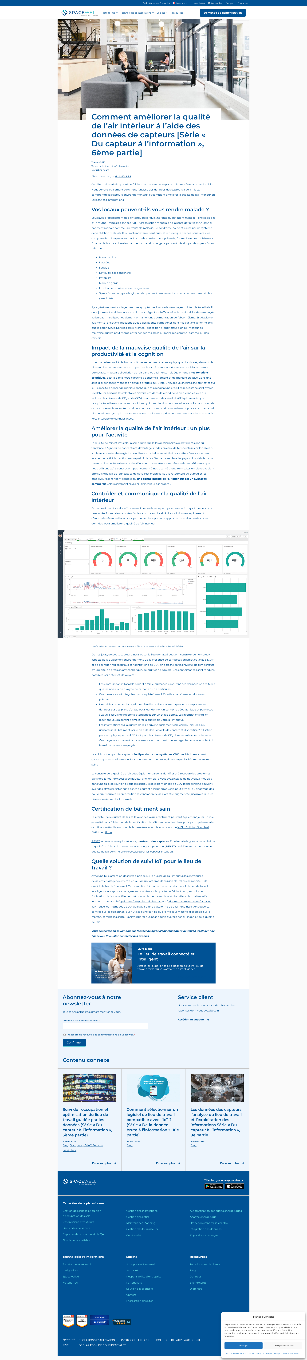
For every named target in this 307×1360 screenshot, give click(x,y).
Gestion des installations (141, 1210)
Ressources (176, 12)
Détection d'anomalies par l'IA (209, 1223)
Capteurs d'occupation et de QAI (84, 1234)
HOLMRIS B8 (123, 176)
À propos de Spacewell (140, 1264)
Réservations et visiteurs (78, 1222)
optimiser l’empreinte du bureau (140, 901)
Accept (243, 1345)
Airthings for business (143, 916)
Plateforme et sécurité (77, 1264)
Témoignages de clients (205, 1264)
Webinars (196, 1288)
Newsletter (199, 3)
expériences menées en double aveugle (126, 382)
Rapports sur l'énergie (204, 1235)
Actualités (132, 1270)
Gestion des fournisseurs (142, 1229)
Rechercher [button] (216, 3)
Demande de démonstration (223, 12)
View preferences (283, 1345)
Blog (66, 1145)
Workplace (69, 1150)
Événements (198, 1282)
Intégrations (70, 1270)
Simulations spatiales (76, 1240)
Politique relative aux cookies (240, 1353)
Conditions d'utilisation (97, 1340)
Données (195, 1276)
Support (230, 3)
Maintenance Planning (140, 1223)
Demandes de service (77, 1228)
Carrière (131, 1294)
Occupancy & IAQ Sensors (86, 1145)
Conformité (133, 1235)
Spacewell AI (71, 1276)
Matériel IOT (70, 1282)
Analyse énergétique (203, 1216)
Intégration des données (205, 1229)
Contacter (243, 3)
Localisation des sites (139, 1300)
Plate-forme (108, 12)
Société (161, 12)
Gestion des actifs (137, 1216)
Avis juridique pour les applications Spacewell (277, 1353)
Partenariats (134, 1282)
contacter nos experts (134, 936)
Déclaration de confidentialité (102, 1345)
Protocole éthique (135, 1340)
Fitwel (108, 832)
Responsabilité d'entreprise (143, 1276)
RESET (95, 841)
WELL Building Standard (193, 827)
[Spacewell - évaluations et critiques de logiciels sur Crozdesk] (100, 1324)
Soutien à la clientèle (139, 1288)
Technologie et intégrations (136, 12)
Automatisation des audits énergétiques (216, 1210)
